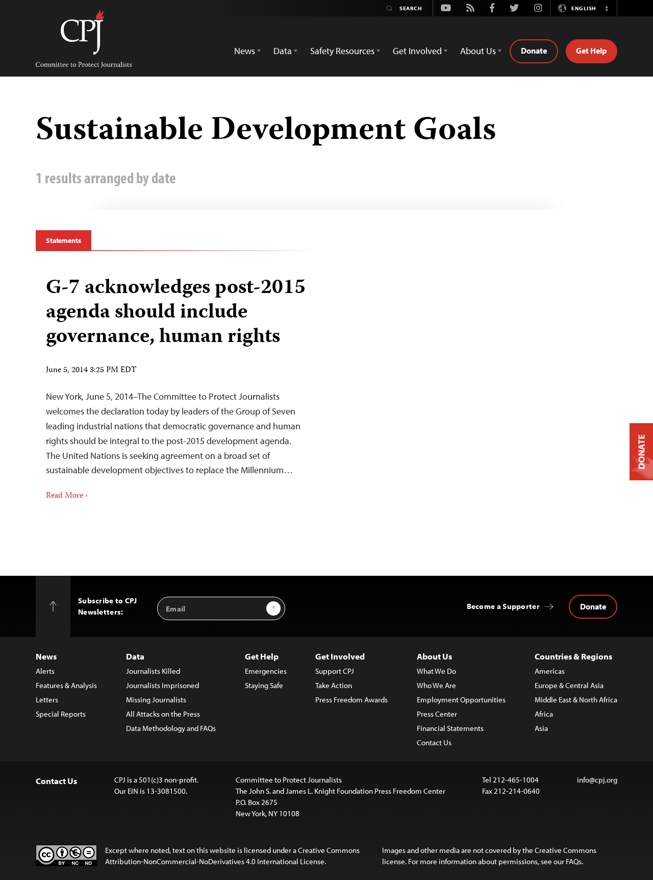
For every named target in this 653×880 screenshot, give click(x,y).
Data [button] (282, 51)
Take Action (333, 685)
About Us (434, 656)
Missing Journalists (156, 699)
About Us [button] (478, 51)
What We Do (436, 671)
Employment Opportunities (461, 699)
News (46, 656)
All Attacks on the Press (163, 714)
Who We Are (436, 685)
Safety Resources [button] (342, 51)
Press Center (437, 714)
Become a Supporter (503, 606)
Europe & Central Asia (569, 685)
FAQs (574, 861)
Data (135, 656)
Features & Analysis (66, 685)
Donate (534, 50)
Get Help (591, 50)
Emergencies (266, 671)
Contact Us (434, 742)
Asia (541, 728)
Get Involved (340, 656)
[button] (606, 8)
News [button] (244, 51)
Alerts (45, 671)
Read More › (67, 496)
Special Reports (61, 714)
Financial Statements (450, 728)
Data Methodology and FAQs (171, 728)
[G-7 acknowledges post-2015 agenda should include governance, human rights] (177, 385)
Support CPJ (334, 671)
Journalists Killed (153, 671)
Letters (47, 699)
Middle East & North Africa (576, 699)
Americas (550, 671)
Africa (544, 714)
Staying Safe (264, 685)
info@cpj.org (597, 780)
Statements (63, 240)
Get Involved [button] (417, 51)
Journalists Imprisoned (162, 685)
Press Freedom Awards (351, 699)
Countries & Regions (573, 656)
